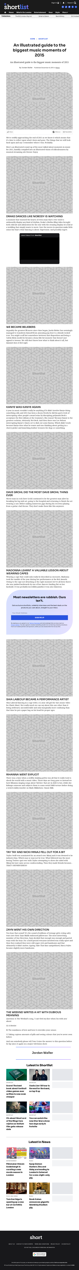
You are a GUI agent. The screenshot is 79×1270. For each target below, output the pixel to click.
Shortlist (43, 39)
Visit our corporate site (60, 1262)
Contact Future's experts (24, 1244)
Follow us (57, 132)
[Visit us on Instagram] (63, 7)
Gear (51, 12)
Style (57, 12)
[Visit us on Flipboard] (69, 7)
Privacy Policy (55, 1244)
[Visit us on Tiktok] (66, 7)
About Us (12, 1244)
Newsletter (68, 132)
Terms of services (34, 623)
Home (32, 39)
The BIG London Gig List (23, 16)
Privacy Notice (15, 625)
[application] (39, 248)
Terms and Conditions (42, 1244)
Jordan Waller (26, 68)
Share (11, 132)
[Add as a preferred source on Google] (39, 1254)
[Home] (5, 12)
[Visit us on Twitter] (76, 7)
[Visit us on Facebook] (72, 7)
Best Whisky (60, 16)
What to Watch (44, 16)
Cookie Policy (65, 1244)
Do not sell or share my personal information (39, 1247)
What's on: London (23, 12)
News (11, 12)
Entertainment (40, 12)
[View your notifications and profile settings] (64, 3)
